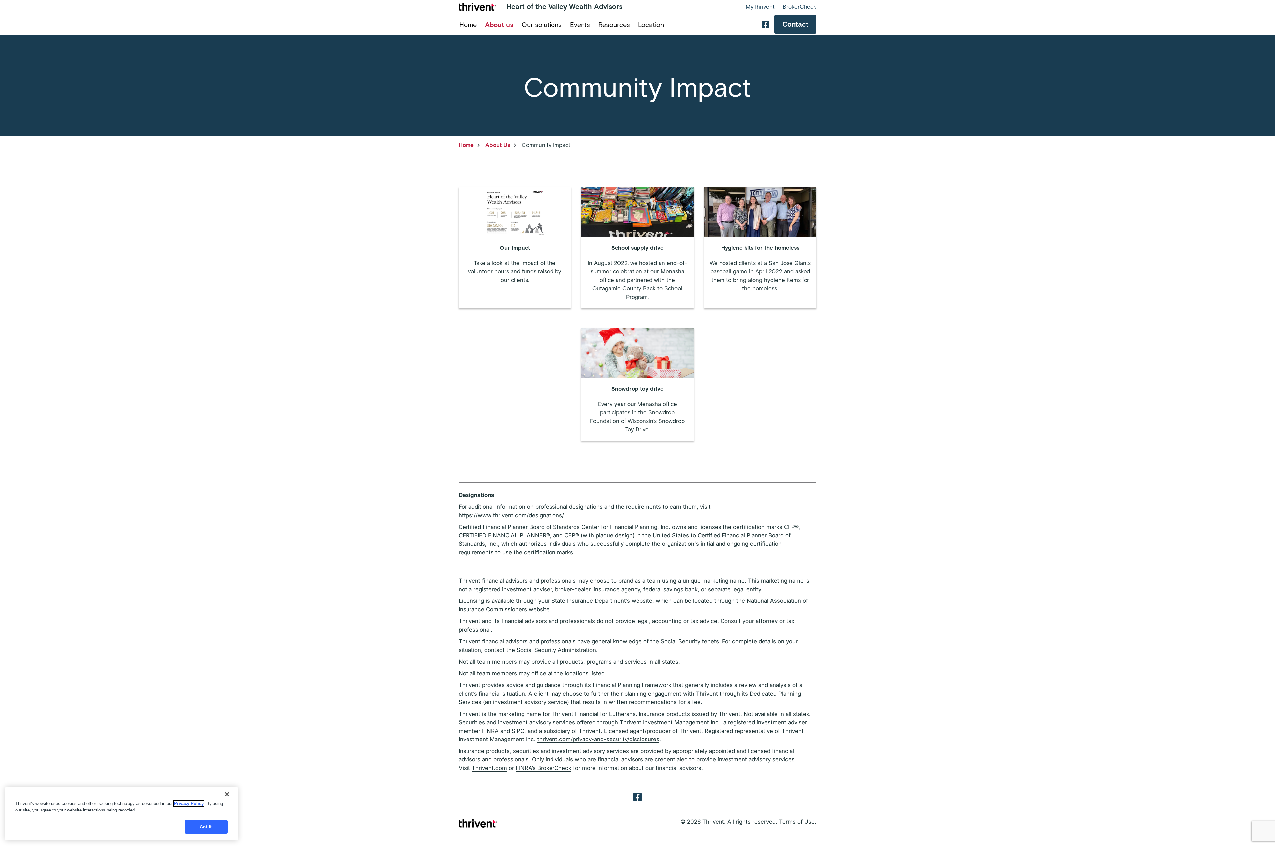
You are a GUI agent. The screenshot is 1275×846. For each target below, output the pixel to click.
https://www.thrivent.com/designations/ (511, 515)
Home (468, 25)
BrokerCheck (799, 6)
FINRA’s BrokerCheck (543, 768)
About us (499, 25)
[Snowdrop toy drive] (637, 384)
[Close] (227, 794)
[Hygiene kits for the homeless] (760, 247)
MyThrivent (760, 6)
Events (580, 25)
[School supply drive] (637, 247)
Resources (614, 25)
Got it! (206, 826)
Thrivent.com (489, 768)
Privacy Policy (189, 803)
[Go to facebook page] (637, 796)
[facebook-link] (765, 24)
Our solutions (542, 25)
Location (651, 25)
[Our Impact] (515, 247)
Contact (795, 24)
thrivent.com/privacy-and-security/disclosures (598, 739)
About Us (497, 145)
